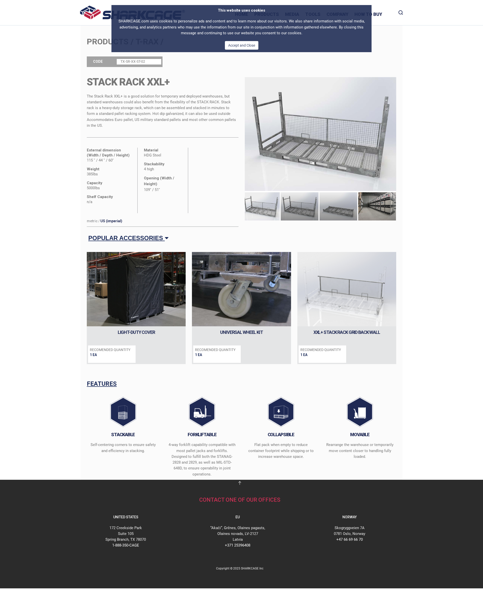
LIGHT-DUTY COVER (136, 332)
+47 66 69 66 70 (349, 539)
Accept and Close (241, 45)
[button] (320, 134)
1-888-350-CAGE (125, 545)
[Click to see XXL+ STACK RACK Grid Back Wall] (346, 289)
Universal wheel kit (241, 332)
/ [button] (104, 221)
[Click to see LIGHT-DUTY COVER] (136, 289)
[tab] (261, 206)
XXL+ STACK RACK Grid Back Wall (346, 332)
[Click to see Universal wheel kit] (241, 289)
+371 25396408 (237, 545)
